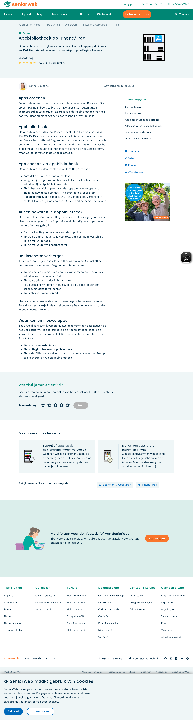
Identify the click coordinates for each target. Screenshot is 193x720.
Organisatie (167, 602)
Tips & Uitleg (52, 25)
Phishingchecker (76, 623)
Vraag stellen (137, 595)
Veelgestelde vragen (141, 602)
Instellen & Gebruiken (95, 25)
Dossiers (9, 609)
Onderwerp (71, 25)
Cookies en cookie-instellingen (122, 672)
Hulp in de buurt (76, 630)
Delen (131, 158)
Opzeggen (103, 637)
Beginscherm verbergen (138, 132)
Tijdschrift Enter (13, 630)
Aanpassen (43, 711)
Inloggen (128, 4)
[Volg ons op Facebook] (165, 658)
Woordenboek (136, 172)
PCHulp (72, 587)
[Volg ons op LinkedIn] (176, 658)
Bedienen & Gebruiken (117, 485)
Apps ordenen (133, 107)
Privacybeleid (161, 672)
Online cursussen (45, 595)
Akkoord (13, 711)
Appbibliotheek (133, 113)
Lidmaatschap (108, 587)
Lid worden (104, 602)
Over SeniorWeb (178, 4)
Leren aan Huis (43, 609)
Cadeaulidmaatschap (110, 609)
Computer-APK (75, 616)
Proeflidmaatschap (108, 623)
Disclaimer (146, 672)
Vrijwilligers (167, 609)
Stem (80, 405)
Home (37, 25)
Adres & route (137, 609)
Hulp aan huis (74, 609)
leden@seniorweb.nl (145, 658)
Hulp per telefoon (77, 595)
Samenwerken (169, 616)
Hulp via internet (76, 602)
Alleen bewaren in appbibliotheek (143, 126)
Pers (163, 623)
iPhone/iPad (149, 485)
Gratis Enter (105, 616)
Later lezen (134, 151)
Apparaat (9, 595)
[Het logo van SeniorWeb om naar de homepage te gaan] (21, 4)
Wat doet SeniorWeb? (173, 595)
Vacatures (166, 630)
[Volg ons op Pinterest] (187, 658)
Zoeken (184, 14)
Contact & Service (151, 4)
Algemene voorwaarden (93, 672)
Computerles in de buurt (49, 602)
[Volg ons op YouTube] (181, 658)
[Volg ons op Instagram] (170, 658)
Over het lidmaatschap (111, 595)
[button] (43, 405)
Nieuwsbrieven (12, 623)
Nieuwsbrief (105, 630)
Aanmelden (157, 538)
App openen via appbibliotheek (142, 119)
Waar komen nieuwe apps (139, 138)
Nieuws (8, 616)
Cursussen (42, 587)
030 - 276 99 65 (112, 658)
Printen (132, 165)
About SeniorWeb (171, 637)
